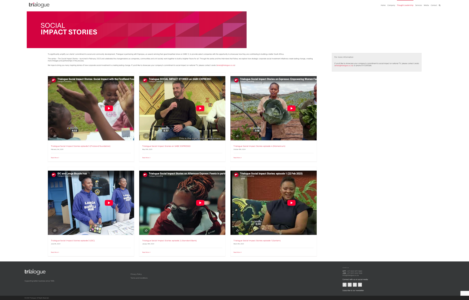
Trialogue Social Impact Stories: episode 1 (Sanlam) (257, 240)
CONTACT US (345, 267)
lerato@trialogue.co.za (226, 65)
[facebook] (344, 285)
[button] (439, 5)
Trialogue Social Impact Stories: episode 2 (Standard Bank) (169, 240)
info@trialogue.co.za (350, 275)
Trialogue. (33, 298)
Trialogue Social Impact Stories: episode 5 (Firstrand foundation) (81, 146)
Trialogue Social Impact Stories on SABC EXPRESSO (166, 146)
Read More (54, 158)
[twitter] (350, 285)
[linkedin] (360, 285)
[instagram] (355, 285)
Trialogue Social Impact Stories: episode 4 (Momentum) (259, 146)
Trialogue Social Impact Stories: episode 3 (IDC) (73, 240)
